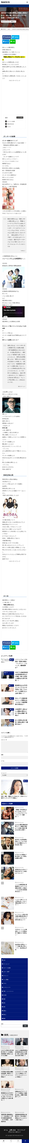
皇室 (4, 1006)
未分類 (4, 995)
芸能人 (4, 1010)
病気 (14, 21)
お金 (4, 960)
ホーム (6, 1130)
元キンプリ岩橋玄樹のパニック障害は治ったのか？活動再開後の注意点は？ (21, 701)
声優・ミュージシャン (9, 673)
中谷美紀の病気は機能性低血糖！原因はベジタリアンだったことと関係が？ (7, 1074)
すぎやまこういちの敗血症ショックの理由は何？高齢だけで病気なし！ (21, 932)
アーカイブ (3, 773)
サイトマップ (21, 1130)
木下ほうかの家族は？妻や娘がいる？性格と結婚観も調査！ (21, 856)
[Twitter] (15, 37)
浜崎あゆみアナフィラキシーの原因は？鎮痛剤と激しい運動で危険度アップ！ (21, 1094)
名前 (2, 754)
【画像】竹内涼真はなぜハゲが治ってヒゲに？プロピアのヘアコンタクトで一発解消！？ (21, 813)
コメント (4, 739)
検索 (2, 1023)
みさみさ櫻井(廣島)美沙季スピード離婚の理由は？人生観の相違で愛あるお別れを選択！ (21, 827)
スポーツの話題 (6, 967)
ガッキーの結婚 (10, 121)
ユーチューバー (6, 987)
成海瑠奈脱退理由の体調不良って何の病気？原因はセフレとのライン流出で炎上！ (21, 1117)
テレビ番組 (5, 979)
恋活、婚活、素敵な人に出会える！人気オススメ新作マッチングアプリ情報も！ (14, 797)
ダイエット (5, 975)
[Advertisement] (14, 96)
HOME (4, 29)
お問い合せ (12, 1130)
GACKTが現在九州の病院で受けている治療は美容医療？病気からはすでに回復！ (7, 1053)
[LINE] (13, 42)
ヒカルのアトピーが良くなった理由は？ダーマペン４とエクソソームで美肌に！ (21, 1074)
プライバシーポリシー (14, 1132)
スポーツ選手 (6, 971)
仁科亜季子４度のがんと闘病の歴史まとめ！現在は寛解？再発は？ (21, 712)
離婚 (4, 1018)
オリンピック (6, 964)
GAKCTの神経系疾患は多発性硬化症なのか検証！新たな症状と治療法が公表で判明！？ (21, 676)
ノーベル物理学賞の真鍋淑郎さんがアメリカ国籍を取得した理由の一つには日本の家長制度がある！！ (21, 888)
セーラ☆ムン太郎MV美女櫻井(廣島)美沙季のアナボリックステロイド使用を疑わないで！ (21, 917)
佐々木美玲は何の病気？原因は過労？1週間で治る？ (21, 722)
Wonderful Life (5, 2)
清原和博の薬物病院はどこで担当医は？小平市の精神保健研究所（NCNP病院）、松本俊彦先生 (7, 1118)
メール (2, 760)
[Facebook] (6, 37)
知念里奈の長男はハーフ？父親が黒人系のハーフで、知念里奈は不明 (21, 947)
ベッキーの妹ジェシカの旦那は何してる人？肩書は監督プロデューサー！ (21, 902)
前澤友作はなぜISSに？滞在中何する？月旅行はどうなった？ (21, 871)
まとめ (8, 126)
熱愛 (26, 780)
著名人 (4, 1014)
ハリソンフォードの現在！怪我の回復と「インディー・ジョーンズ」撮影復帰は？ (21, 663)
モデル (12, 685)
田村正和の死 (10, 124)
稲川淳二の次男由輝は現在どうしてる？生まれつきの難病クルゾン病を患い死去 (21, 842)
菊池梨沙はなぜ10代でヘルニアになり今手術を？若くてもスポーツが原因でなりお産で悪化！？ (21, 689)
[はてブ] (5, 42)
